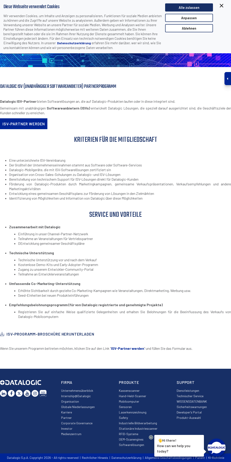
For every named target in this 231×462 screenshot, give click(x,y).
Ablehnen (189, 28)
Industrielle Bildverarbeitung (138, 423)
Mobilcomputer (129, 401)
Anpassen (189, 18)
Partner (66, 418)
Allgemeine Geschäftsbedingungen (168, 458)
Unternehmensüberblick (77, 390)
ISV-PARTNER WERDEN (23, 123)
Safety (123, 418)
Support (186, 382)
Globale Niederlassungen (78, 407)
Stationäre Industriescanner (138, 428)
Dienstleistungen (188, 390)
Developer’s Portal (189, 412)
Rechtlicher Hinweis (95, 458)
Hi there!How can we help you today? (173, 445)
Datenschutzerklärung (74, 43)
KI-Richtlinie (216, 458)
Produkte (129, 382)
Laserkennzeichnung (132, 412)
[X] (19, 393)
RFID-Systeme (128, 434)
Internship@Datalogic (76, 396)
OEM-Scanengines (131, 439)
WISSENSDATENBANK (192, 401)
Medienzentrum (71, 434)
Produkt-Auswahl (189, 418)
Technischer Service (190, 396)
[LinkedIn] (3, 393)
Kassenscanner (129, 390)
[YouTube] (27, 393)
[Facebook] (11, 393)
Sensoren (125, 407)
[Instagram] (35, 393)
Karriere (66, 412)
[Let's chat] (217, 448)
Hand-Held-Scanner (132, 396)
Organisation (70, 401)
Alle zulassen (189, 7)
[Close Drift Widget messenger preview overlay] (151, 437)
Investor (66, 428)
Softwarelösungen (131, 445)
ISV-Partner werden (127, 348)
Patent (200, 458)
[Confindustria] (43, 393)
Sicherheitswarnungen (192, 407)
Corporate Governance (76, 423)
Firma (66, 382)
